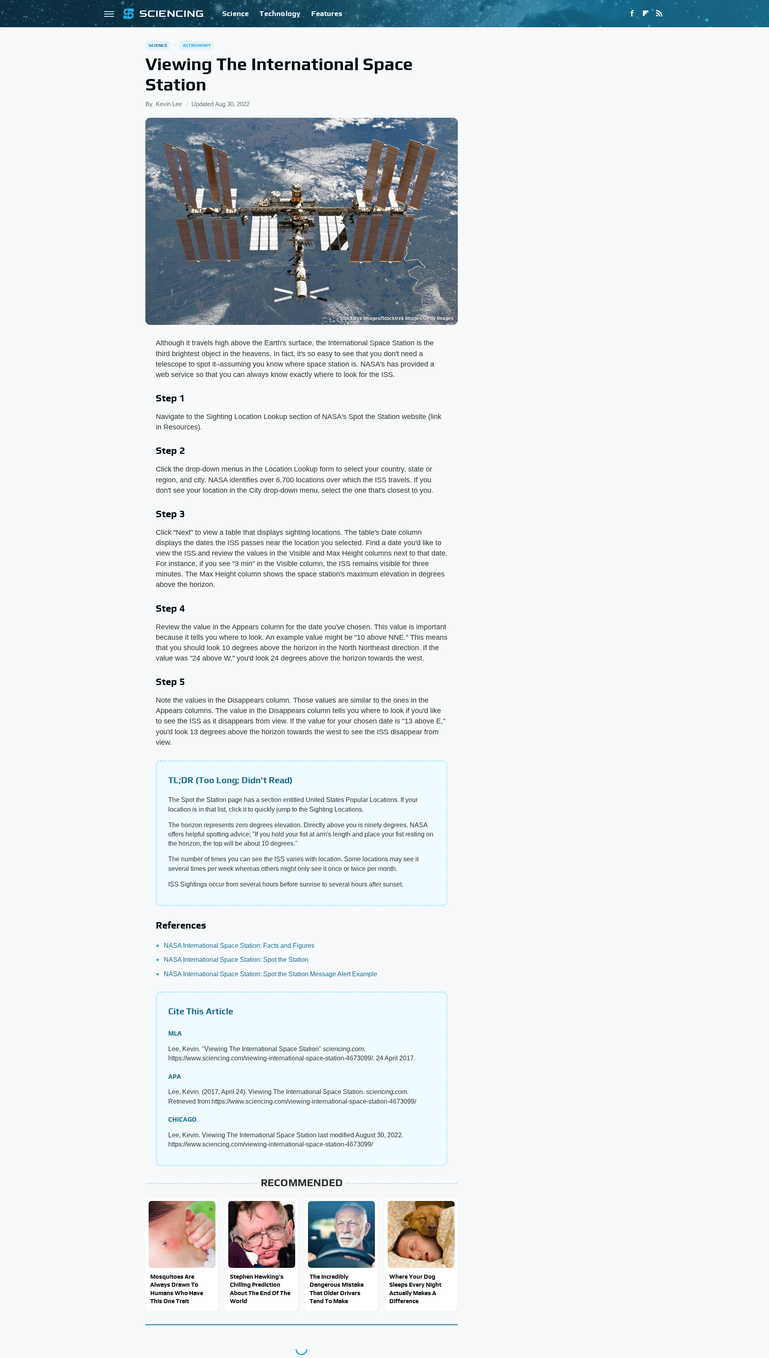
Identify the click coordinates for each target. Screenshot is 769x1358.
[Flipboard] (645, 13)
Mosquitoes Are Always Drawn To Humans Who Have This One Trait (176, 1288)
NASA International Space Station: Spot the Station (236, 959)
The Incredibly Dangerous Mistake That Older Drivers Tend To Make (337, 1288)
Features (326, 13)
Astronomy (197, 45)
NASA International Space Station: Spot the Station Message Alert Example (270, 974)
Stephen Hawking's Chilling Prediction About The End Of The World (260, 1288)
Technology (280, 13)
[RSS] (659, 13)
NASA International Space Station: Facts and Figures (239, 945)
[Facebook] (632, 13)
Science (235, 13)
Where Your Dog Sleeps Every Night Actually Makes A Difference (415, 1288)
